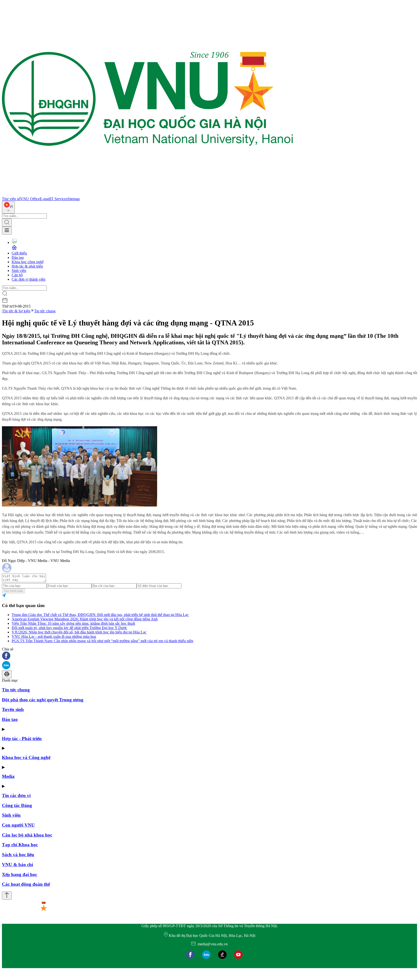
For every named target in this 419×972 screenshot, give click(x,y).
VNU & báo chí (17, 864)
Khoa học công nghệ (28, 262)
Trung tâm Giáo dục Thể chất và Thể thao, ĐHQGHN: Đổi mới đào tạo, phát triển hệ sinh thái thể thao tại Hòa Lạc (100, 615)
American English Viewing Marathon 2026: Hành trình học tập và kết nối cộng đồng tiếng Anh (85, 619)
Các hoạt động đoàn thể (26, 884)
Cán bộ (17, 275)
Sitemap (73, 199)
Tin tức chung (45, 311)
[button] (209, 656)
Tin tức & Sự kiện (16, 311)
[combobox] (8, 207)
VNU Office (30, 199)
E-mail (45, 199)
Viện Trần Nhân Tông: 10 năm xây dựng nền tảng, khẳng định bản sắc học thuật (73, 623)
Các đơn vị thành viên (28, 279)
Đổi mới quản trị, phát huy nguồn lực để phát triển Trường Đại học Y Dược (69, 628)
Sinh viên (19, 271)
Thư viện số (11, 199)
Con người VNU (18, 825)
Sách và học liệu (18, 854)
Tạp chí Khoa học (20, 844)
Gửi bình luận (13, 591)
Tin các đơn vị (16, 795)
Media (8, 776)
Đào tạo (18, 257)
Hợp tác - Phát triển (22, 738)
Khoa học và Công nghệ (26, 757)
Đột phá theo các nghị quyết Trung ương (42, 699)
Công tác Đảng (17, 805)
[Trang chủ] (147, 194)
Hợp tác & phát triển (27, 266)
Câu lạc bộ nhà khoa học (27, 835)
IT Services (58, 199)
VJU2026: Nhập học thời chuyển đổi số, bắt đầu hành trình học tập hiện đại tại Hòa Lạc (79, 632)
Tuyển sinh (13, 709)
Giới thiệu (19, 253)
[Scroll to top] (7, 896)
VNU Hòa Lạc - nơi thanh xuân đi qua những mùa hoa (54, 636)
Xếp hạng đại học (19, 874)
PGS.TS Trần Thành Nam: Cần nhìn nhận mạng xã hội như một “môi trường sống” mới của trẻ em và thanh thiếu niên (102, 641)
